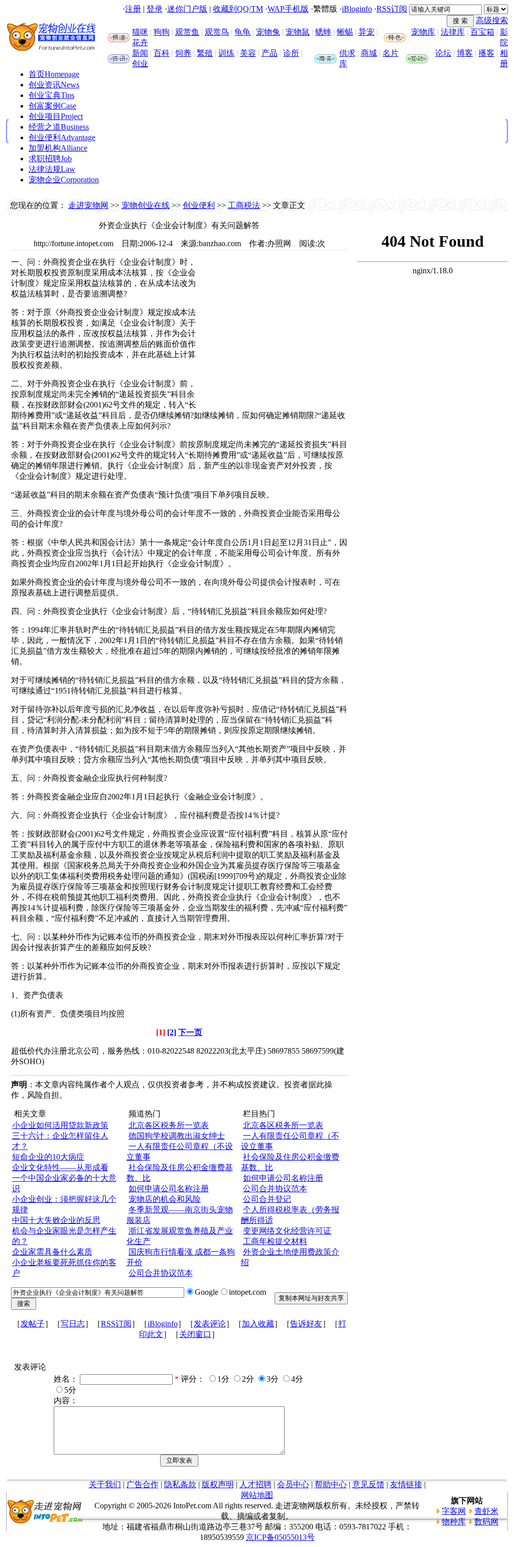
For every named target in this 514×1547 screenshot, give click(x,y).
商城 (369, 53)
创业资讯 (54, 84)
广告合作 (142, 1484)
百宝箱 (482, 32)
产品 (270, 53)
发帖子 (33, 1323)
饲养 (183, 53)
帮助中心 (331, 1484)
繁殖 (205, 53)
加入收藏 (258, 1323)
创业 (140, 63)
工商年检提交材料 (275, 1241)
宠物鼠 (298, 32)
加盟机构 (58, 148)
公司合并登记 (267, 1199)
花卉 (140, 42)
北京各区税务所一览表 (168, 1125)
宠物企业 (64, 179)
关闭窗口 (195, 1334)
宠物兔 (268, 32)
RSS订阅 (391, 9)
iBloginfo (357, 9)
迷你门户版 (187, 9)
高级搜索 (492, 20)
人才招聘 (255, 1484)
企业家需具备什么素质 (52, 1252)
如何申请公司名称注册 (168, 1188)
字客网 (454, 1511)
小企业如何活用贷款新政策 (60, 1125)
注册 (133, 9)
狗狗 (162, 32)
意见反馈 (368, 1484)
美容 (248, 53)
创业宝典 (51, 95)
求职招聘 (50, 158)
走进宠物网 (88, 205)
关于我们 (105, 1484)
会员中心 (293, 1484)
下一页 (190, 1032)
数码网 (486, 1521)
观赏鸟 (217, 32)
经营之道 (59, 127)
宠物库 (423, 32)
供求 (347, 53)
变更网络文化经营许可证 (287, 1230)
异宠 (366, 32)
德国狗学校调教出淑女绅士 (176, 1135)
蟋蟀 (323, 32)
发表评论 (210, 1323)
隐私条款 (180, 1484)
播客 (486, 53)
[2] (171, 1032)
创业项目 (56, 116)
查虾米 (486, 1511)
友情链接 (406, 1484)
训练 (226, 53)
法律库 (453, 32)
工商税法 (244, 205)
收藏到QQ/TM (238, 9)
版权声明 (218, 1484)
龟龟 (242, 32)
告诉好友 (306, 1323)
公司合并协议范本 (160, 1273)
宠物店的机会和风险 (164, 1199)
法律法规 (52, 169)
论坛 (443, 53)
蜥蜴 (345, 32)
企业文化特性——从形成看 (60, 1167)
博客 (465, 53)
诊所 (291, 53)
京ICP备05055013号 (280, 1537)
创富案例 (52, 105)
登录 (155, 9)
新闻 (140, 53)
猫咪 (140, 32)
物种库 (454, 1521)
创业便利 (62, 137)
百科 (162, 53)
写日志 (73, 1323)
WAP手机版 (288, 9)
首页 (54, 74)
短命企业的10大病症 (48, 1157)
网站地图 (257, 1495)
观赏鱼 (187, 32)
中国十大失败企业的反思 (56, 1220)
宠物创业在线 (145, 205)
